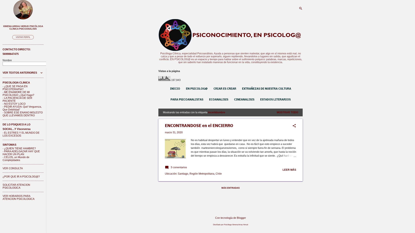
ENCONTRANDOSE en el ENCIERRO (199, 126)
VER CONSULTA (13, 168)
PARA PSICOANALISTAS (187, 99)
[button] (294, 126)
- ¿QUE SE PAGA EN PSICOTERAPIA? (15, 88)
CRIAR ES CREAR (224, 88)
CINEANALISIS (244, 99)
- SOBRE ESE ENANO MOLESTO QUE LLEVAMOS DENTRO (23, 114)
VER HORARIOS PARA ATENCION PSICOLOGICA (19, 197)
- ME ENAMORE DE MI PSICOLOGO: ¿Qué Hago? (18, 93)
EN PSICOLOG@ (197, 88)
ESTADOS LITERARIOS (275, 99)
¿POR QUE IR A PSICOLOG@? (21, 176)
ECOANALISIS (218, 99)
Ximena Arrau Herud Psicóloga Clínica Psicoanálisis (23, 27)
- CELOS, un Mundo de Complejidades (16, 158)
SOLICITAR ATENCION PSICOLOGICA (16, 186)
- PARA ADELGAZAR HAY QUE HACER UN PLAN (21, 153)
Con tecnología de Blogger (230, 217)
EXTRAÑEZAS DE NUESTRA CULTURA (266, 88)
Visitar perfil (23, 37)
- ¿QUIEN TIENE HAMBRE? (19, 148)
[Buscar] (301, 9)
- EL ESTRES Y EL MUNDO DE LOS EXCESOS (21, 134)
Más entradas (230, 188)
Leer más (289, 169)
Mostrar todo (287, 112)
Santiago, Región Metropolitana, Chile (200, 173)
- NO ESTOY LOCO (14, 103)
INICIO (175, 88)
